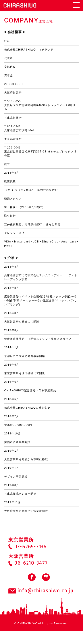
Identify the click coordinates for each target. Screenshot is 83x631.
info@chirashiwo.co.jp (44, 591)
